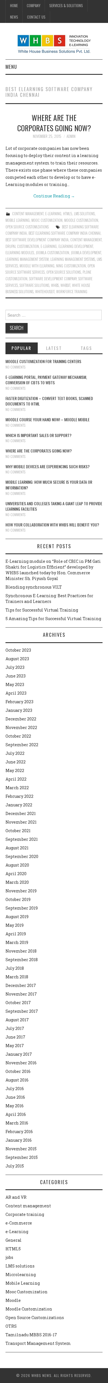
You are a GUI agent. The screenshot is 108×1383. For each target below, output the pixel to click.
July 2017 (14, 1028)
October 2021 (18, 830)
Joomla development (86, 252)
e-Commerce (18, 1223)
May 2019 (14, 925)
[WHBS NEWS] (54, 43)
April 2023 (15, 693)
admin (71, 136)
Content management (27, 213)
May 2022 (14, 770)
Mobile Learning (17, 220)
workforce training (71, 291)
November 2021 (21, 822)
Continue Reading (54, 196)
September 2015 (21, 1157)
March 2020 (17, 882)
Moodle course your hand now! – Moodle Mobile (47, 419)
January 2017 (18, 1054)
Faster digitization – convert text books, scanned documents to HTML (49, 401)
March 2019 (16, 942)
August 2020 (17, 865)
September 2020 (21, 856)
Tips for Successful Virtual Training (41, 610)
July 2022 (14, 753)
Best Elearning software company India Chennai (65, 233)
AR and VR (15, 1197)
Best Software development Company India (37, 239)
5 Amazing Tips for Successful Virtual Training (53, 618)
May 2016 (14, 1105)
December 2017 (20, 985)
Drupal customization (22, 246)
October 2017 (18, 1002)
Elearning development (75, 246)
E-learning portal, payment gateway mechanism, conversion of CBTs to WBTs (46, 380)
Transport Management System (38, 1343)
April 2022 (15, 779)
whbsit (65, 285)
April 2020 (15, 873)
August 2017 (17, 1019)
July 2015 (14, 1166)
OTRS (11, 1326)
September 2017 (21, 1011)
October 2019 (18, 899)
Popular (21, 348)
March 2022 (17, 787)
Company (33, 5)
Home (14, 5)
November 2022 (21, 727)
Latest (54, 348)
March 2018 (16, 977)
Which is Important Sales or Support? (38, 435)
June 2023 (15, 676)
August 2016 (17, 1080)
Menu (11, 66)
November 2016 (21, 1062)
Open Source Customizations (27, 227)
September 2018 (21, 959)
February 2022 (19, 796)
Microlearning (20, 1274)
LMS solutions (84, 213)
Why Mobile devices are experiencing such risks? (47, 466)
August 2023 (17, 658)
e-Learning (53, 213)
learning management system (27, 259)
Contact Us (36, 17)
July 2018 (14, 968)
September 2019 (21, 908)
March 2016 (16, 1123)
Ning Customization (71, 266)
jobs (9, 1257)
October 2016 (18, 1071)
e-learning (49, 246)
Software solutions (34, 285)
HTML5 (67, 213)
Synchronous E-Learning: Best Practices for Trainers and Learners (49, 598)
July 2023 (14, 667)
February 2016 (19, 1131)
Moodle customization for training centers (43, 361)
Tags (86, 348)
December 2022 (20, 719)
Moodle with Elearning (37, 266)
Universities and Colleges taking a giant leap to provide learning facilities (53, 506)
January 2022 (18, 805)
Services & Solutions (66, 5)
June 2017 (15, 1037)
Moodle (13, 1300)
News (14, 17)
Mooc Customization (46, 220)
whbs (55, 285)
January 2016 (18, 1140)
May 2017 (14, 1045)
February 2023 (19, 701)
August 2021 (17, 848)
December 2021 (20, 813)
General (13, 1240)
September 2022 (21, 744)
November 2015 (21, 1148)
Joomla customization (52, 252)
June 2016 (15, 1097)
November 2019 (21, 891)
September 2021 (21, 839)
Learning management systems (72, 259)
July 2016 (14, 1088)
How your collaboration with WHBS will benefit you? (52, 525)
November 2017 (21, 994)
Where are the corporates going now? (54, 122)
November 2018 (21, 951)
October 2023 (18, 650)
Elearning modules (19, 252)
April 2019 (15, 934)
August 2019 (17, 916)
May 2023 (14, 684)
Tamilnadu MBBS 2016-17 (31, 1334)
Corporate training (24, 1214)
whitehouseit (44, 291)
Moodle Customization (81, 220)
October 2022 (18, 736)
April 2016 (15, 1114)
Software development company (53, 278)
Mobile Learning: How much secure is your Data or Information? (48, 485)
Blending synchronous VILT (33, 587)
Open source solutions (63, 272)
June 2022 (15, 762)
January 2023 (18, 710)
